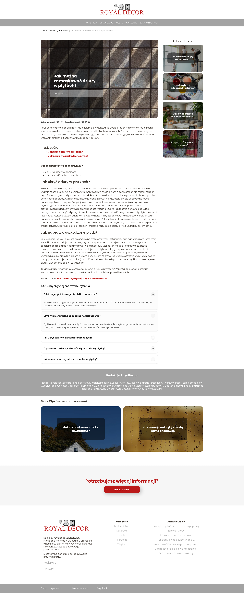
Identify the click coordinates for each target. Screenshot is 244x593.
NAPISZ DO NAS (121, 489)
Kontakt (48, 568)
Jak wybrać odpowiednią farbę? (183, 87)
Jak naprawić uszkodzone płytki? (68, 156)
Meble (119, 22)
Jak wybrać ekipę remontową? (182, 58)
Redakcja (49, 562)
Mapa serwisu (80, 588)
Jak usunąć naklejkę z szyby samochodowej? (163, 429)
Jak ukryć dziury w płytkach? (65, 151)
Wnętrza (91, 22)
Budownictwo (149, 22)
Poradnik (131, 22)
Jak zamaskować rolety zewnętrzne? (80, 429)
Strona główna (49, 30)
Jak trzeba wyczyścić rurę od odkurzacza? (81, 278)
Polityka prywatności (52, 588)
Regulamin (102, 588)
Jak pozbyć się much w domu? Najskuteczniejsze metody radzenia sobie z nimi (182, 144)
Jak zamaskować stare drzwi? (176, 535)
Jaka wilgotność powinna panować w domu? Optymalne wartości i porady (182, 115)
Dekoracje (106, 22)
